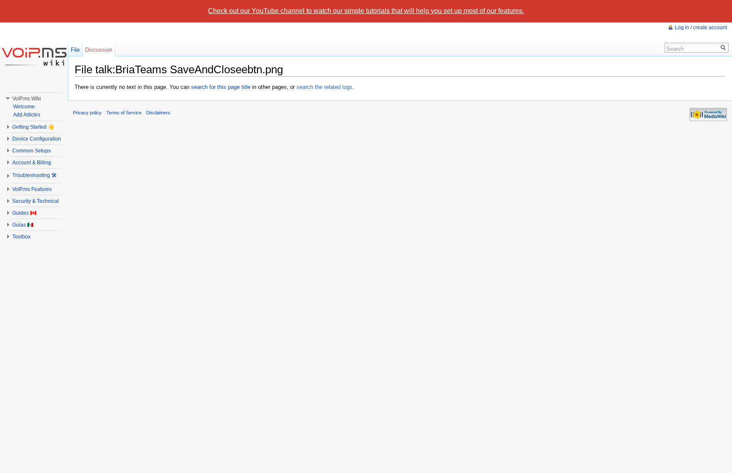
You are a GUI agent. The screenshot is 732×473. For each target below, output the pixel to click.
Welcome (24, 107)
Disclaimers (158, 112)
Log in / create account (701, 27)
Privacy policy (87, 112)
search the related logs (324, 87)
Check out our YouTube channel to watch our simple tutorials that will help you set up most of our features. (366, 10)
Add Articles (26, 115)
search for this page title (220, 87)
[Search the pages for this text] (723, 47)
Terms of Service (123, 112)
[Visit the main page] (34, 56)
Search (675, 49)
